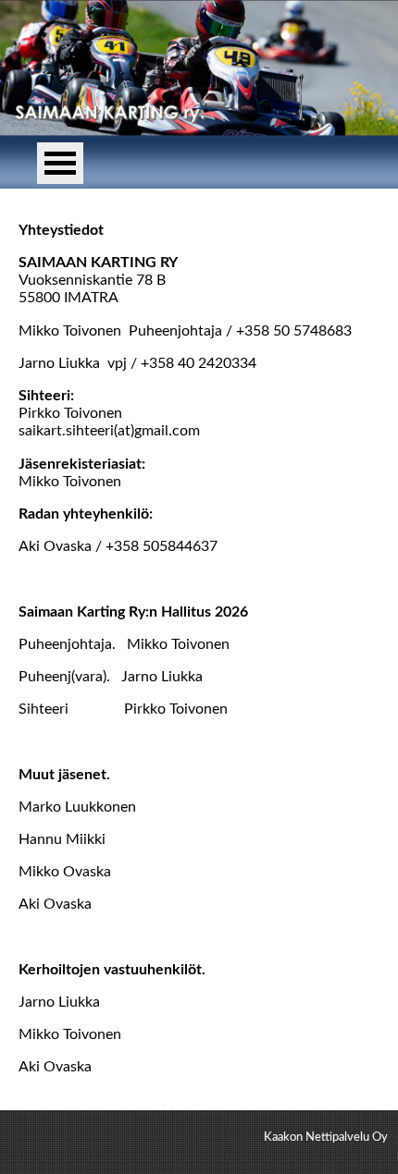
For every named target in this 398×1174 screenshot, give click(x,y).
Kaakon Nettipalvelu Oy (326, 1137)
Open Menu (60, 163)
